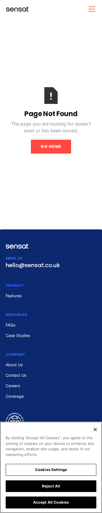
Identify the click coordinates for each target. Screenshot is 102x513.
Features (14, 295)
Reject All (51, 486)
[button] (90, 9)
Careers (13, 385)
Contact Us (16, 375)
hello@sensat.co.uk (33, 265)
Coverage (15, 396)
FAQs (10, 325)
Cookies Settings (51, 469)
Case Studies (18, 335)
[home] (15, 9)
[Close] (95, 429)
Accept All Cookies (51, 502)
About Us (14, 364)
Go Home (51, 146)
